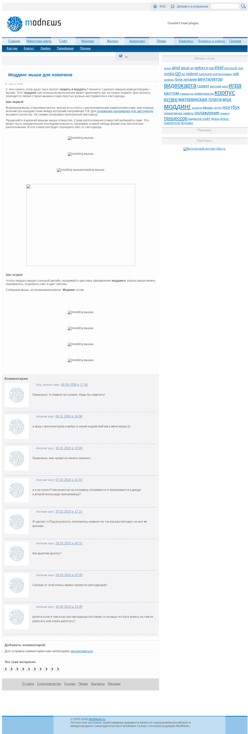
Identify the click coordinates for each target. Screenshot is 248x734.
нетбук (218, 107)
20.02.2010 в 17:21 (68, 511)
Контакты (98, 684)
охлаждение (206, 112)
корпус (225, 92)
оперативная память (179, 113)
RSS (163, 6)
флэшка (187, 123)
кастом (171, 93)
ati (192, 68)
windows (169, 79)
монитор (197, 107)
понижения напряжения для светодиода (125, 111)
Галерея (235, 41)
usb (236, 74)
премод (224, 113)
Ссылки (69, 684)
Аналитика (137, 41)
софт (206, 119)
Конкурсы (186, 41)
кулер (171, 99)
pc (183, 74)
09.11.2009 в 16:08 (68, 416)
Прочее (85, 48)
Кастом (12, 48)
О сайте (28, 684)
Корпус (29, 48)
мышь (208, 107)
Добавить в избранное (192, 6)
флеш (215, 119)
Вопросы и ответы (211, 41)
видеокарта (180, 85)
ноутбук (231, 107)
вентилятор (210, 79)
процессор (175, 118)
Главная (14, 41)
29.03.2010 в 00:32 (68, 543)
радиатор (195, 119)
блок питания (186, 79)
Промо (161, 41)
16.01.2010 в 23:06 (68, 448)
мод (226, 99)
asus (185, 67)
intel (219, 67)
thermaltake (225, 74)
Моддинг (87, 41)
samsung (205, 74)
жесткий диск (219, 86)
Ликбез (45, 48)
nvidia (169, 73)
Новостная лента (38, 41)
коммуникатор (204, 93)
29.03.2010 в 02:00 (68, 575)
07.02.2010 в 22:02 (68, 480)
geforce (201, 68)
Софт (63, 41)
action (167, 68)
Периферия (65, 48)
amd (176, 67)
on (178, 73)
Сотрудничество (49, 684)
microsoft (230, 68)
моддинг (177, 106)
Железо (112, 41)
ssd (214, 74)
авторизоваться (82, 651)
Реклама (114, 684)
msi (240, 68)
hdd (211, 68)
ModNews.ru (97, 719)
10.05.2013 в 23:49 (68, 607)
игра (235, 85)
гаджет (203, 86)
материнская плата (200, 99)
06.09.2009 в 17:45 (74, 384)
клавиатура (187, 93)
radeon (192, 73)
